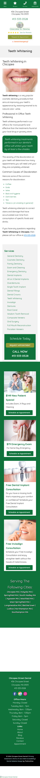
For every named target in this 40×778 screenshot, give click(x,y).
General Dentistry (15, 256)
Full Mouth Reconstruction (19, 325)
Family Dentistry (14, 264)
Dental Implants (14, 275)
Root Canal (12, 310)
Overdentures (13, 283)
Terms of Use (17, 759)
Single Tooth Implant (16, 287)
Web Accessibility (29, 759)
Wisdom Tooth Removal (18, 314)
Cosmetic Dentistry (15, 260)
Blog (20, 735)
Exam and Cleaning (16, 267)
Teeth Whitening (14, 298)
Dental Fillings (13, 290)
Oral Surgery (13, 321)
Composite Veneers (16, 317)
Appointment (20, 744)
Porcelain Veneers (15, 329)
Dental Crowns (13, 294)
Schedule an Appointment (19, 413)
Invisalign (11, 302)
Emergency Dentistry (16, 271)
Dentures (11, 306)
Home (20, 729)
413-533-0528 (20, 19)
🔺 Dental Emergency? (20, 41)
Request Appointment (20, 345)
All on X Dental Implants (18, 279)
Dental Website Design (14, 761)
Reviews (20, 738)
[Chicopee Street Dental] (20, 777)
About (20, 732)
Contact (20, 741)
